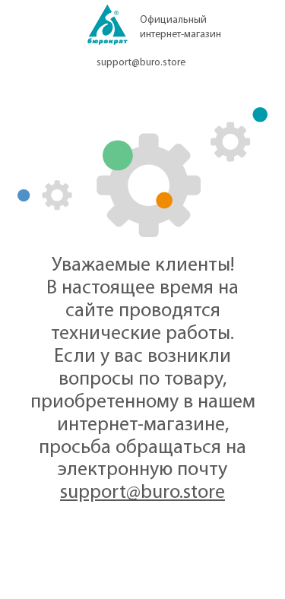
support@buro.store (141, 62)
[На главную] (107, 29)
